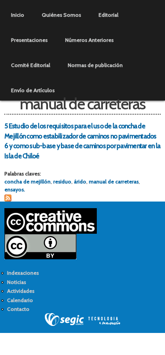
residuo (62, 181)
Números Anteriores (89, 40)
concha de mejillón (27, 181)
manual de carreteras (114, 181)
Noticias (16, 282)
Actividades (20, 291)
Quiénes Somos (61, 14)
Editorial (108, 14)
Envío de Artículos (33, 90)
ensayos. (14, 189)
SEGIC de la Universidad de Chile (82, 319)
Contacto (18, 309)
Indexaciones (23, 272)
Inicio (17, 14)
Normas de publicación (95, 65)
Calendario (20, 300)
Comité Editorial (30, 65)
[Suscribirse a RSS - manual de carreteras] (7, 197)
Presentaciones (29, 40)
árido (80, 181)
